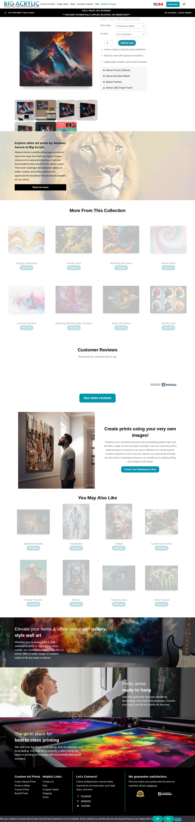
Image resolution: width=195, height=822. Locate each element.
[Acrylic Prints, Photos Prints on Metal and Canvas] (22, 4)
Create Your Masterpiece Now (140, 469)
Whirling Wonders (121, 263)
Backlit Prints (21, 793)
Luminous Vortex (161, 543)
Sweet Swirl (168, 263)
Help (97, 4)
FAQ (45, 785)
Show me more (40, 187)
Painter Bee (74, 263)
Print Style (105, 25)
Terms (46, 797)
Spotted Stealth (33, 543)
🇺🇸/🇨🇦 (158, 4)
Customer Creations (85, 4)
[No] (178, 819)
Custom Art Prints (47, 4)
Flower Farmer (33, 599)
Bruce (76, 599)
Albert (119, 543)
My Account (170, 13)
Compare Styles (51, 789)
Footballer (76, 543)
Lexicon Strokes (27, 323)
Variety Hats (168, 323)
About (72, 4)
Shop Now (26, 268)
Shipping (47, 793)
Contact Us (48, 781)
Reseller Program (108, 4)
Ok (157, 819)
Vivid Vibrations (121, 323)
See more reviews (97, 398)
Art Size (104, 34)
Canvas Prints (22, 789)
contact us (151, 785)
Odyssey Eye (119, 599)
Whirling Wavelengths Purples (73, 323)
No (168, 819)
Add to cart (127, 43)
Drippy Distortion (26, 263)
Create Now (173, 4)
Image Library (62, 4)
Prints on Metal (22, 785)
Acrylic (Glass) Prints (25, 781)
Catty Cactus (161, 599)
